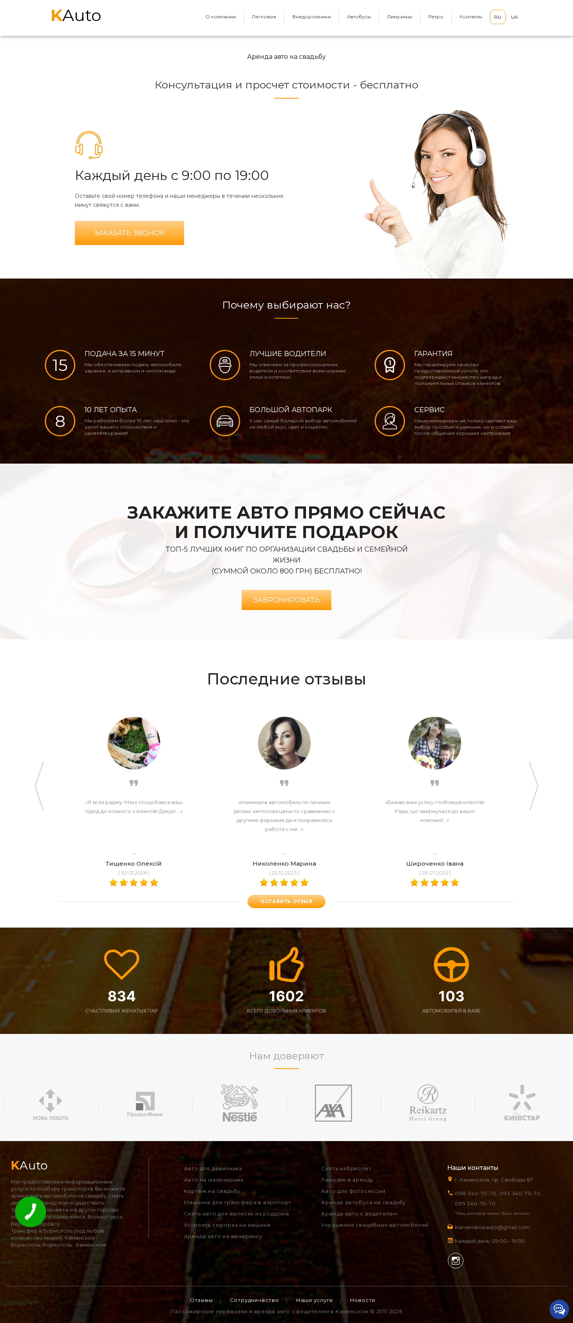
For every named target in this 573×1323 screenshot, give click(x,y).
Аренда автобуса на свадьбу (363, 1202)
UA (514, 17)
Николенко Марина (284, 863)
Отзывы (201, 1300)
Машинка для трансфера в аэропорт (238, 1202)
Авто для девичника (213, 1168)
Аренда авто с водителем (359, 1213)
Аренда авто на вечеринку (223, 1236)
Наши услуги (314, 1300)
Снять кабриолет (346, 1168)
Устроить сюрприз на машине (227, 1225)
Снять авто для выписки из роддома (236, 1213)
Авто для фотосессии (353, 1191)
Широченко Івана (434, 863)
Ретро (436, 16)
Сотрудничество (254, 1300)
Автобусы (359, 16)
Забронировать (286, 600)
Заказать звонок (129, 233)
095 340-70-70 (475, 1203)
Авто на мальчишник (214, 1180)
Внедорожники (311, 16)
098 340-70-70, (476, 1193)
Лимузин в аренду (347, 1180)
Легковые (264, 16)
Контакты (471, 16)
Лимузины (399, 16)
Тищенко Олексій (134, 863)
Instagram (455, 1260)
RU (497, 17)
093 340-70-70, (522, 1193)
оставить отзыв (286, 901)
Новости (363, 1300)
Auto (76, 15)
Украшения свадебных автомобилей (375, 1225)
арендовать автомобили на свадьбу (58, 1195)
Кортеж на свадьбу (212, 1191)
